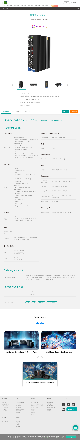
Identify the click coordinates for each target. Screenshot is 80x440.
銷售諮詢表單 (5, 421)
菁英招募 (4, 409)
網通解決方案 (34, 409)
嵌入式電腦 (18, 405)
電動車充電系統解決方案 (37, 405)
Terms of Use (60, 438)
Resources (27, 111)
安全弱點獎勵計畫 (51, 407)
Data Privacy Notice (49, 438)
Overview (6, 111)
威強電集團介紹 (5, 404)
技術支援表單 (50, 402)
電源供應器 (18, 411)
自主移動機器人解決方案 (37, 404)
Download (74, 111)
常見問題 (49, 404)
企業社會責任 (5, 405)
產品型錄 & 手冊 (20, 423)
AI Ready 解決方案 (35, 407)
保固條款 (49, 411)
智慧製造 (33, 412)
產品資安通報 (50, 405)
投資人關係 (4, 411)
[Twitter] (68, 403)
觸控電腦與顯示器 (20, 409)
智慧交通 (33, 414)
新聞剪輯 (18, 426)
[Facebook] (63, 403)
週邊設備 (18, 412)
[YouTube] (73, 403)
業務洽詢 (65, 111)
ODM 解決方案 (34, 402)
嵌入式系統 (18, 407)
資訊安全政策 (5, 407)
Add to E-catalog (55, 120)
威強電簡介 (4, 402)
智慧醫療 (33, 411)
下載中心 (18, 424)
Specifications (16, 111)
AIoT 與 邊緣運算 (20, 402)
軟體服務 (49, 409)
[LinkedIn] (63, 408)
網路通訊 (18, 404)
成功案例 (18, 421)
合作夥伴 (4, 423)
